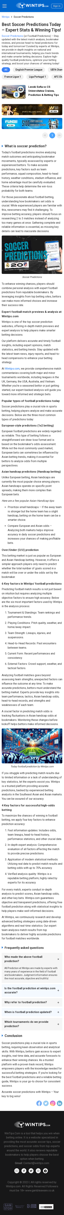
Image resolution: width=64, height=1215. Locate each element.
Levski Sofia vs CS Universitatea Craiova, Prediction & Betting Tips (43, 91)
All (5, 69)
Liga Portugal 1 (37, 76)
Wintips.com (12, 368)
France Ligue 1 (12, 76)
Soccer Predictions (12, 36)
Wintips (6, 16)
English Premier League (29, 69)
